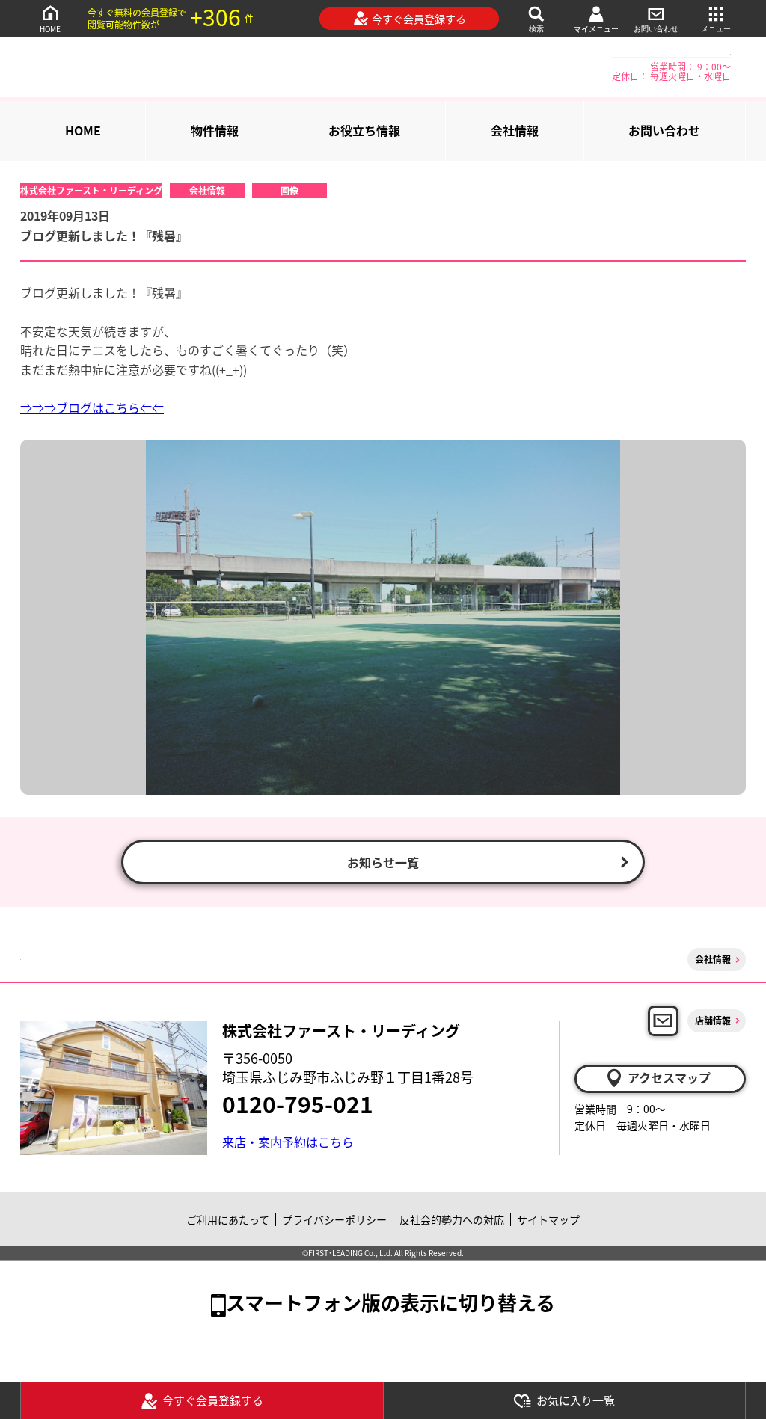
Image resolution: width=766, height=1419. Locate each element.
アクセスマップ (669, 1077)
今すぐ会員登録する (419, 18)
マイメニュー (596, 28)
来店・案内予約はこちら (288, 1142)
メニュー (716, 29)
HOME (50, 28)
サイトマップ (548, 1219)
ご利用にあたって (227, 1219)
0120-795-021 (297, 1103)
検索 (536, 29)
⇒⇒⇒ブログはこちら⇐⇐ (92, 407)
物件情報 (215, 130)
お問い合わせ (656, 29)
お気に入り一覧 (575, 1400)
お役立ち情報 (364, 130)
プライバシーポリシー (334, 1219)
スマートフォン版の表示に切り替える (390, 1302)
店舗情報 (713, 1020)
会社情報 (515, 130)
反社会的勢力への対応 (451, 1219)
